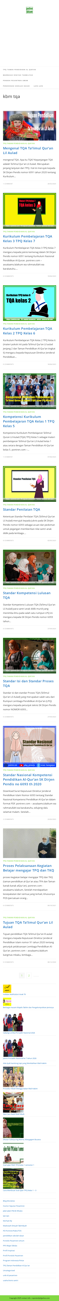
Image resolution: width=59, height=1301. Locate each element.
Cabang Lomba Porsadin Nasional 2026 (19, 1033)
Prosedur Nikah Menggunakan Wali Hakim (20, 1088)
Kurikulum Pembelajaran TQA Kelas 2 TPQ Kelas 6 (27, 330)
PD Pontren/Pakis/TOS (12, 1231)
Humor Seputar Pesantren (14, 1206)
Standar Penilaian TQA (21, 509)
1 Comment (8, 184)
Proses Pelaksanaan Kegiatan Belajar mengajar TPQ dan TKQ (28, 867)
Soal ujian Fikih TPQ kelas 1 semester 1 (18, 1165)
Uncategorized (9, 1270)
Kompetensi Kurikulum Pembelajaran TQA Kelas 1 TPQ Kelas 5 (29, 421)
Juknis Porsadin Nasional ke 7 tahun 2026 (19, 1058)
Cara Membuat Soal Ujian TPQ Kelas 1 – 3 (19, 1190)
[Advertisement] (29, 43)
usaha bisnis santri (10, 1280)
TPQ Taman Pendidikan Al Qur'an (19, 143)
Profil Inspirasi (9, 1250)
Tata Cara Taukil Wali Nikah (13, 1114)
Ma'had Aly (7, 1221)
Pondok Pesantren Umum (13, 1240)
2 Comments (8, 819)
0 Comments (8, 276)
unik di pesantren (10, 1275)
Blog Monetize (9, 1201)
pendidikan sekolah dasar (13, 1235)
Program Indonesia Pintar (13, 1260)
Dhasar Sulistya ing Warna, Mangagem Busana (22, 1139)
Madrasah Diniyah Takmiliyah (15, 1225)
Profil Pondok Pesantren (13, 1255)
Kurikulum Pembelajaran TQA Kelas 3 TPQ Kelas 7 (27, 238)
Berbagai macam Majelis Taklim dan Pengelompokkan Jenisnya (28, 1007)
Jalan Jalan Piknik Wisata (12, 1211)
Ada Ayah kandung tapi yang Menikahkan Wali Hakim (25, 1063)
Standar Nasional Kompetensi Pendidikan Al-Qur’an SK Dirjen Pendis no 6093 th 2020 (28, 779)
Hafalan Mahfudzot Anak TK (14, 994)
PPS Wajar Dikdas (10, 1245)
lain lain (6, 1216)
